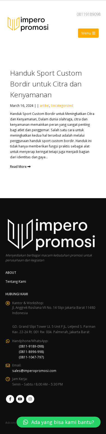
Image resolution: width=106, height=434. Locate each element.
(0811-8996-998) (31, 351)
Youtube (20, 399)
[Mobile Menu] (88, 33)
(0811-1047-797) (31, 357)
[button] (59, 422)
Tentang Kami (15, 281)
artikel (44, 105)
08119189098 (89, 14)
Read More (18, 166)
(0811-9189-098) (31, 346)
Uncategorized (62, 105)
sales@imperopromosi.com (34, 370)
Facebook (10, 399)
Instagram (30, 399)
